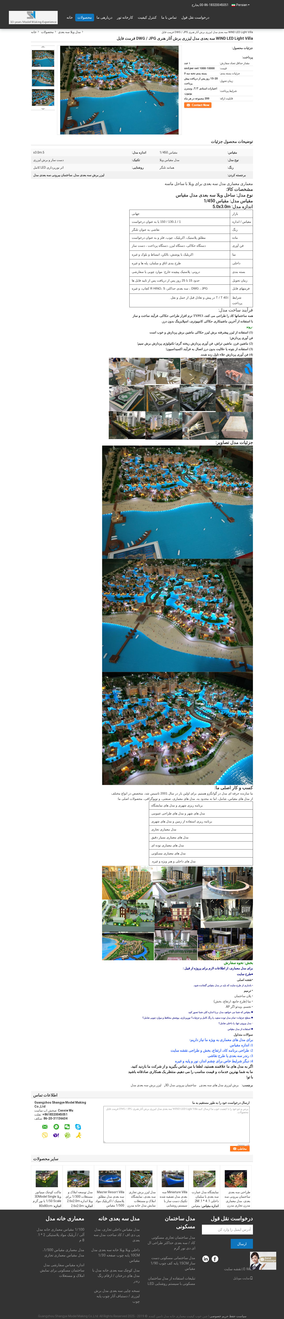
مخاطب (207, 104)
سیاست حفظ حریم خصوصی (228, 1316)
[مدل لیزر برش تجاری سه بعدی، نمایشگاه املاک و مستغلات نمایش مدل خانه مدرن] (141, 1179)
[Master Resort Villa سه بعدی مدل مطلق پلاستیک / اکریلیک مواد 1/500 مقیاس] (109, 1179)
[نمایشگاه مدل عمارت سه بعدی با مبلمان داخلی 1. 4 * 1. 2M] (204, 1179)
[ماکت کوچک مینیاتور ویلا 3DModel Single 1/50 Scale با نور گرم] (46, 1179)
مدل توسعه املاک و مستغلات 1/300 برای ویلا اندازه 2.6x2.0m (79, 1196)
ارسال (242, 1244)
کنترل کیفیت (147, 17)
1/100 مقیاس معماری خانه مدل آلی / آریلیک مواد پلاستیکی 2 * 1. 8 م (60, 1234)
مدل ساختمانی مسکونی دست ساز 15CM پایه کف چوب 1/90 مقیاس (172, 1263)
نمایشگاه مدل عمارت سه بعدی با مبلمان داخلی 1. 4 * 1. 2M (205, 1196)
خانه (70, 17)
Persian (241, 4)
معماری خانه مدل (65, 1218)
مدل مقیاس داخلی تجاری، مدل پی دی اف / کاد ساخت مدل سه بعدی (117, 1234)
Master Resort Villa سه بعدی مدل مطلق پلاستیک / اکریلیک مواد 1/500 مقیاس (109, 1198)
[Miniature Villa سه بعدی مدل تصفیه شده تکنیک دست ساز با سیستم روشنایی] (172, 1179)
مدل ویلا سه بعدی (69, 32)
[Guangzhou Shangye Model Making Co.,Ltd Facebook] (215, 1259)
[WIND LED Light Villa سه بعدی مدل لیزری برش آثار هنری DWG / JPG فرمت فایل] (43, 58)
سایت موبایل (241, 1278)
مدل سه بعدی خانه (119, 1218)
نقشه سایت (232, 1269)
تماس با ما (169, 17)
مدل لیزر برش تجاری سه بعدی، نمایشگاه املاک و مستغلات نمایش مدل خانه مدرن (141, 1198)
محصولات (84, 17)
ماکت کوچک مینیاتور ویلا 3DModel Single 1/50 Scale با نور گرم (47, 1196)
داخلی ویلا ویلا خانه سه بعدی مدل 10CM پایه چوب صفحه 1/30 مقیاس (115, 1255)
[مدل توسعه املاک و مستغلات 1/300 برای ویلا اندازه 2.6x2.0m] (78, 1179)
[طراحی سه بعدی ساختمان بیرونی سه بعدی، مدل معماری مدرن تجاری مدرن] (235, 1179)
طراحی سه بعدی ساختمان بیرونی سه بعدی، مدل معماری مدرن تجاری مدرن (237, 1198)
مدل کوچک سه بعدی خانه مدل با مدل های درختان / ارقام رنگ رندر (116, 1275)
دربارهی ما (104, 17)
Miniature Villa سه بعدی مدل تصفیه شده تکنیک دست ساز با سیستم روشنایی (173, 1198)
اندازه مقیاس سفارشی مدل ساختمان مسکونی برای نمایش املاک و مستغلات (62, 1270)
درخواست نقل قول (195, 17)
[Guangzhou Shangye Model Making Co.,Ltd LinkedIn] (206, 1259)
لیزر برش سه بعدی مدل (146, 1085)
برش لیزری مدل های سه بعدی (219, 1085)
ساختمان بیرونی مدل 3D (180, 1085)
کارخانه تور (125, 17)
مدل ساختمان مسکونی (180, 1222)
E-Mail (248, 1269)
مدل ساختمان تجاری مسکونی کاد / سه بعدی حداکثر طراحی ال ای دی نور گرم (171, 1242)
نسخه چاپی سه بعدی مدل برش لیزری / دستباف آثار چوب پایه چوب (117, 1296)
